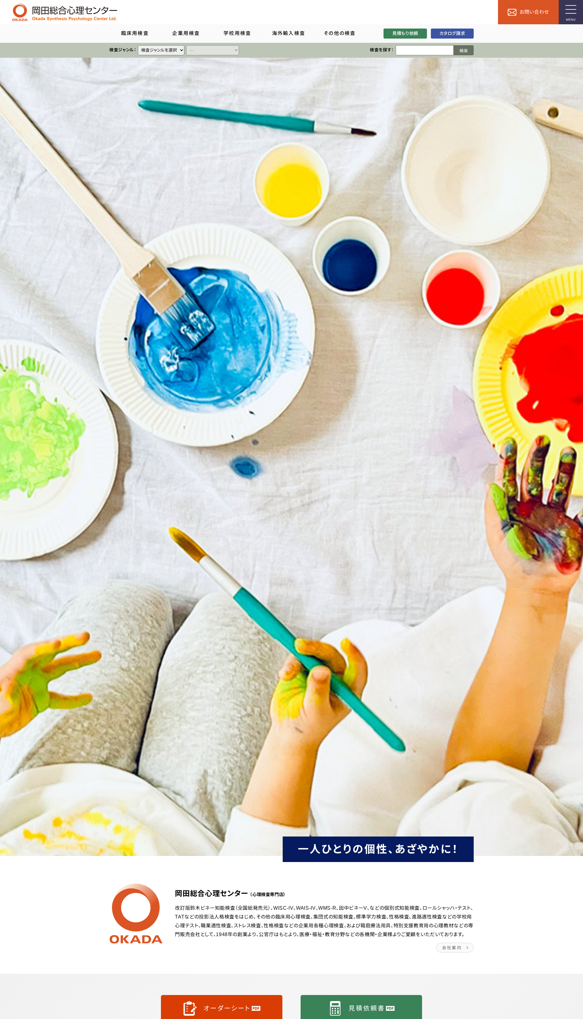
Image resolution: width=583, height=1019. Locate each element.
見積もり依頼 (405, 33)
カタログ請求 (452, 33)
